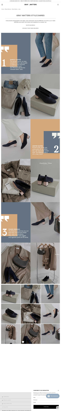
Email (34, 402)
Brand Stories (8, 9)
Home (2, 9)
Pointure (35, 399)
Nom (34, 397)
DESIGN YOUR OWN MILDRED (30, 28)
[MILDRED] (30, 76)
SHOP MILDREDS (30, 25)
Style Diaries (15, 9)
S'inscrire (46, 406)
